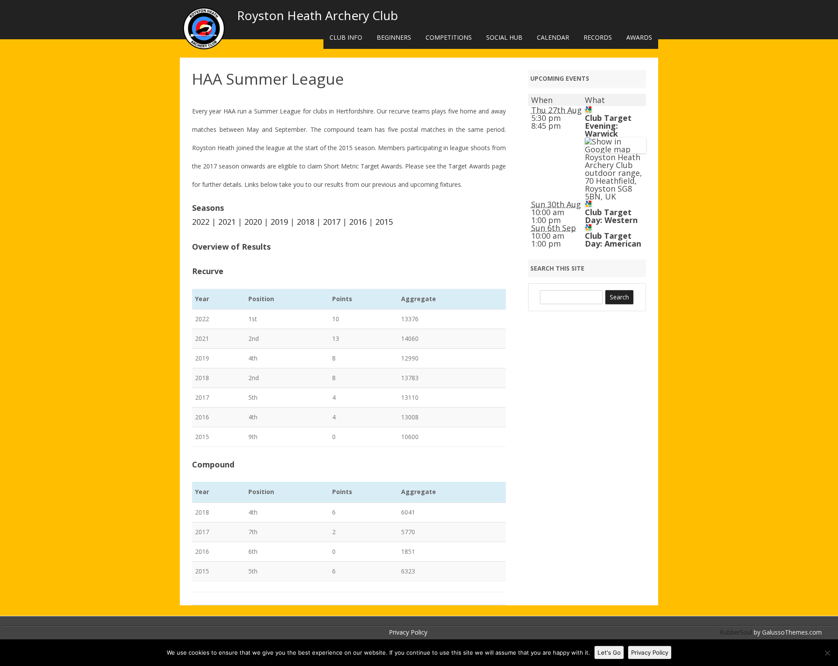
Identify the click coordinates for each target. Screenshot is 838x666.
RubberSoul (736, 632)
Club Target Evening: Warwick (608, 126)
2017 (331, 221)
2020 (253, 221)
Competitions (449, 37)
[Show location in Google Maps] (615, 149)
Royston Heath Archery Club (317, 15)
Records (598, 37)
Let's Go (609, 652)
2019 (279, 221)
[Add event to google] (588, 110)
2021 (227, 221)
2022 (201, 221)
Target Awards (469, 166)
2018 (305, 221)
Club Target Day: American (613, 239)
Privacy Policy (408, 632)
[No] (827, 653)
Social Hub (504, 37)
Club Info (346, 37)
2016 (358, 221)
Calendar (553, 37)
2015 (384, 221)
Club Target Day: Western (611, 216)
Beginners (394, 37)
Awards (639, 37)
